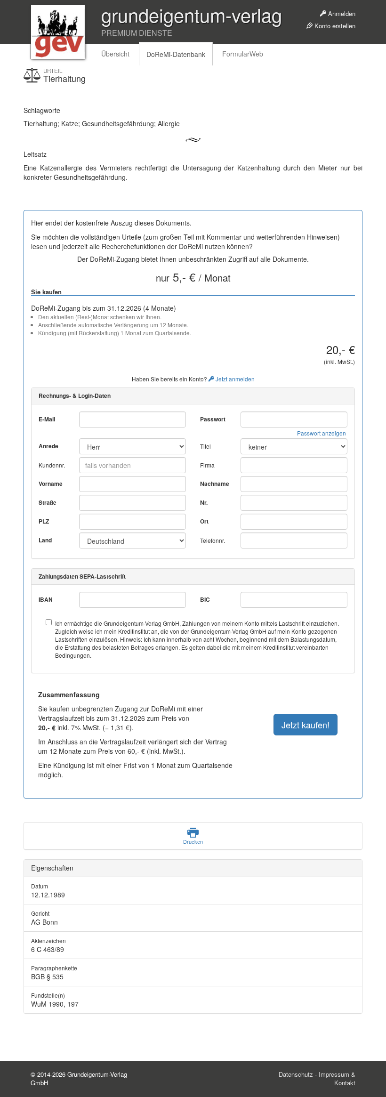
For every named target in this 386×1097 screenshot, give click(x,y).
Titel (205, 446)
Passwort (212, 419)
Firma (207, 465)
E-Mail (47, 419)
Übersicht (115, 53)
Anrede (48, 446)
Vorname (51, 484)
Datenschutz (296, 1074)
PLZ (44, 521)
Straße (47, 503)
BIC (205, 600)
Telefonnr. (212, 540)
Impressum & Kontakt (337, 1079)
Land (45, 540)
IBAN (46, 600)
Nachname (214, 484)
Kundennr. (52, 465)
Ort (204, 521)
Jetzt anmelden (234, 379)
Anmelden (340, 13)
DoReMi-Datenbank (175, 54)
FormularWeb (242, 53)
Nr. (204, 503)
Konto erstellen (334, 25)
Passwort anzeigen (321, 433)
